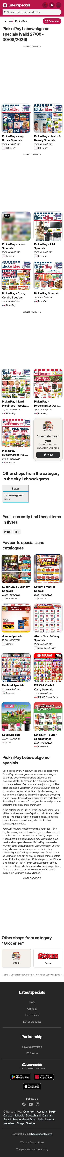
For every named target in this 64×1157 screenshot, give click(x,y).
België (51, 1111)
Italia (41, 1119)
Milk (17, 531)
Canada (7, 1115)
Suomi (7, 1119)
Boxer (36, 872)
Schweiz (19, 1115)
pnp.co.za (54, 835)
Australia (42, 1111)
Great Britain (29, 1119)
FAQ (31, 1002)
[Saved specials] (45, 5)
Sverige (30, 1123)
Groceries (51, 869)
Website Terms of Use (32, 1142)
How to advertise (32, 1047)
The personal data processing (32, 1149)
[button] (52, 5)
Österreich (29, 1111)
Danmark (47, 1115)
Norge (20, 1123)
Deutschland (33, 1115)
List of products (32, 1021)
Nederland (9, 1123)
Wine (7, 531)
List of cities (32, 1015)
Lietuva (49, 1119)
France (16, 1119)
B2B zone (32, 1053)
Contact (32, 1008)
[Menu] (58, 5)
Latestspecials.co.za (41, 1133)
